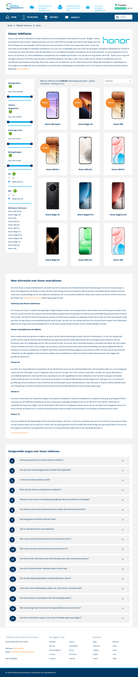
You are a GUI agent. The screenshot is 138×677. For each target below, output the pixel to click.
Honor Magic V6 (14, 214)
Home (10, 25)
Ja (13, 178)
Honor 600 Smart (15, 211)
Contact (72, 642)
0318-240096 (18, 648)
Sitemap (72, 658)
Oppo (114, 658)
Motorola (116, 642)
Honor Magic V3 (14, 231)
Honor (115, 650)
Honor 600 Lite (14, 245)
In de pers (52, 658)
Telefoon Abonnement (32, 298)
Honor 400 (12, 248)
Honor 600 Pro (14, 221)
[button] (31, 17)
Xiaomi (95, 658)
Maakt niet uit (17, 182)
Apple (95, 642)
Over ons (52, 654)
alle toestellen (22, 69)
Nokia (115, 646)
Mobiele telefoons (24, 25)
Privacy (71, 650)
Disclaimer (73, 654)
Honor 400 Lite (14, 225)
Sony (114, 654)
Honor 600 (12, 218)
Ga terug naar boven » (20, 432)
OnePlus (96, 650)
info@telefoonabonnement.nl (22, 652)
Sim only (52, 646)
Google (95, 654)
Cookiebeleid (73, 646)
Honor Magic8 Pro (15, 235)
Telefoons (52, 642)
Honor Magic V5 (14, 241)
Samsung (96, 646)
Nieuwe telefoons (55, 650)
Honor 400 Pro (14, 228)
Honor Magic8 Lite (15, 238)
